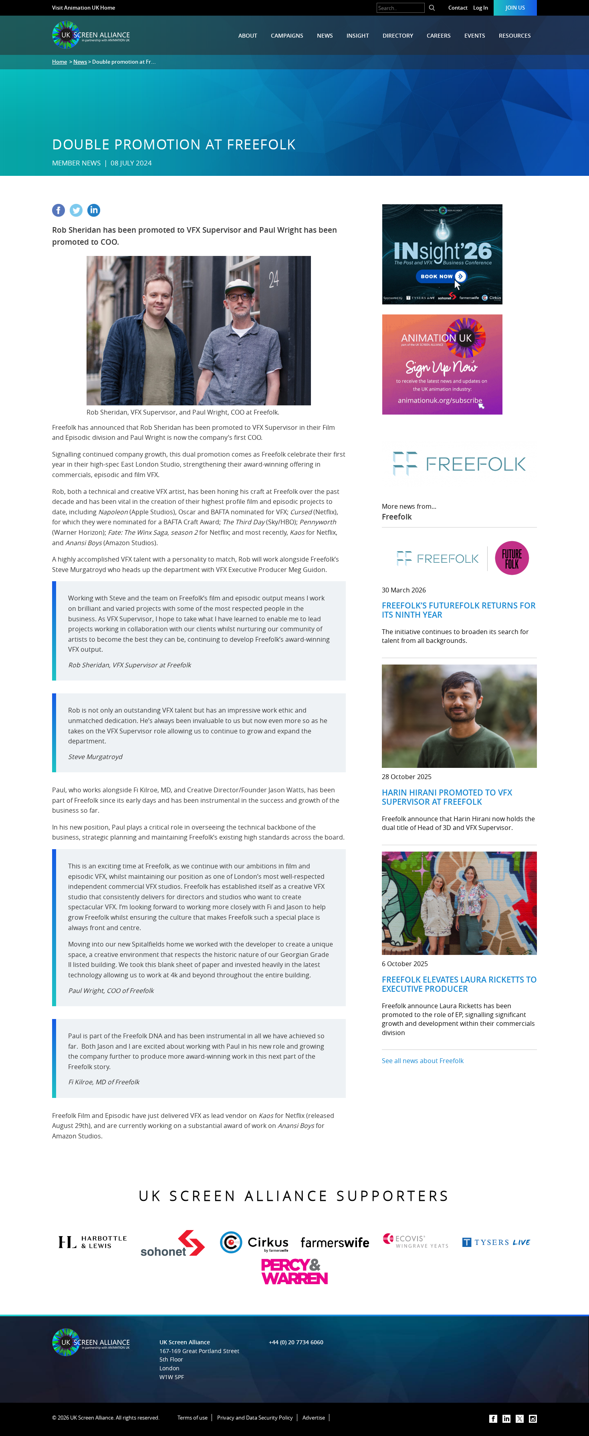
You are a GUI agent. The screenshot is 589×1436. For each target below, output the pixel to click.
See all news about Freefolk (423, 1060)
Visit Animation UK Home (83, 7)
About (247, 35)
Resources (515, 35)
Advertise (314, 1417)
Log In (480, 7)
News (325, 35)
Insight (358, 35)
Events (474, 35)
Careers (439, 35)
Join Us (515, 7)
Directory (398, 35)
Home (59, 61)
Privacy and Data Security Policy (255, 1417)
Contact (458, 7)
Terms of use (193, 1417)
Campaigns (287, 35)
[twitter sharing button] (78, 214)
